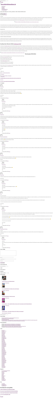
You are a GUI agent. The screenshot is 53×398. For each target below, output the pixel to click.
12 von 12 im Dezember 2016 (5, 394)
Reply (8, 120)
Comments (2, 74)
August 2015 (3, 346)
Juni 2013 (3, 364)
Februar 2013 (4, 366)
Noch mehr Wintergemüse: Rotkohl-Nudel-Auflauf (9, 392)
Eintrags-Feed (4, 384)
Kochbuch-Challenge (5, 75)
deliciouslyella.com (19, 48)
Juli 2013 (3, 363)
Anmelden (3, 383)
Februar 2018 (4, 332)
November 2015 (4, 344)
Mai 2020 (3, 330)
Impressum (3, 8)
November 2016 (4, 338)
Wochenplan (9, 75)
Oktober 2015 (4, 345)
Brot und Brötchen (4, 371)
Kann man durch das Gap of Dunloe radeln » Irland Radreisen (10, 326)
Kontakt (3, 7)
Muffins (3, 377)
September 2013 (4, 362)
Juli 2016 (3, 339)
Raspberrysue (2, 114)
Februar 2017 (4, 336)
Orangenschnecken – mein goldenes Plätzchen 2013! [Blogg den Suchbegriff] (12, 311)
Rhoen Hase (2, 155)
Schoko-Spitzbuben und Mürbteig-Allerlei (7, 389)
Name (1, 257)
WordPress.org (4, 385)
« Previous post (2, 76)
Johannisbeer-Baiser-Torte (5, 319)
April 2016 (3, 340)
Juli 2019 (3, 331)
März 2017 (3, 335)
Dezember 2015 (4, 343)
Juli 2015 (3, 347)
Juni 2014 (3, 355)
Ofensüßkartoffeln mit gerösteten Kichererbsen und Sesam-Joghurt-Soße (10, 78)
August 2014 (3, 354)
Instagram (9, 65)
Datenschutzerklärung (5, 9)
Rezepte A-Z (3, 6)
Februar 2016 (4, 342)
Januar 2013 (3, 367)
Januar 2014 (3, 359)
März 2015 (3, 349)
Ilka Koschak (3, 101)
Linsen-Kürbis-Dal (5, 57)
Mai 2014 (3, 356)
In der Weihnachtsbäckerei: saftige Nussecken (8, 296)
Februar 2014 (4, 358)
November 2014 (4, 352)
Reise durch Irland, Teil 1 (22, 326)
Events (3, 372)
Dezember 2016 (4, 337)
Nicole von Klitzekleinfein (3, 136)
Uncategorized (5, 13)
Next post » (1, 79)
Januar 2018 (3, 333)
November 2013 (4, 360)
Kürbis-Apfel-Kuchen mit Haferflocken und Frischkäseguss (12, 324)
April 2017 (3, 334)
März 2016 (3, 341)
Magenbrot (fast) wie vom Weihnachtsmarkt (8, 281)
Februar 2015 (4, 350)
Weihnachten (7, 290)
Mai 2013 (3, 365)
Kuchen (3, 376)
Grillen (3, 373)
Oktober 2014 (4, 353)
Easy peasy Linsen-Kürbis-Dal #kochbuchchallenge (7, 81)
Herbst (3, 374)
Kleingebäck (3, 290)
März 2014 (3, 357)
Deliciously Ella (17, 44)
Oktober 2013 (4, 361)
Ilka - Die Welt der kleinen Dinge (5, 72)
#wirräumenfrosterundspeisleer (6, 370)
